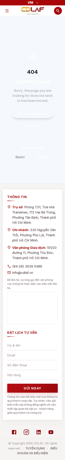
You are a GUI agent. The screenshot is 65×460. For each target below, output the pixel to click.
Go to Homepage (32, 113)
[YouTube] (51, 432)
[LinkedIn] (39, 432)
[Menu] (7, 11)
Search (42, 157)
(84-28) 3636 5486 (27, 266)
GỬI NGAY (32, 388)
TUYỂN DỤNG (35, 448)
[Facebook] (14, 432)
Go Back (33, 126)
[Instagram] (26, 432)
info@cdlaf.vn (22, 273)
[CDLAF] (32, 11)
